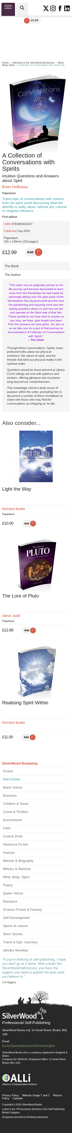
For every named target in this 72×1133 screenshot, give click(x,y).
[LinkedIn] (67, 8)
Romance (10, 901)
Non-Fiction (11, 779)
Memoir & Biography (18, 861)
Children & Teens (15, 804)
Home (5, 63)
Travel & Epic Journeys (20, 942)
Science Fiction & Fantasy (22, 910)
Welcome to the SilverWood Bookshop (33, 63)
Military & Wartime (17, 869)
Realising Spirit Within (25, 702)
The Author (13, 275)
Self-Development (16, 918)
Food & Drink (13, 836)
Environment (12, 820)
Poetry (8, 885)
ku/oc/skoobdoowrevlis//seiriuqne (28, 1046)
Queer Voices (13, 893)
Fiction (8, 771)
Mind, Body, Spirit (16, 877)
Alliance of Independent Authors (19, 1084)
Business (10, 796)
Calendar (18, 1098)
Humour (9, 853)
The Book (12, 266)
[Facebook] (60, 8)
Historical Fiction (15, 844)
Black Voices (12, 787)
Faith (6, 828)
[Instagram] (53, 8)
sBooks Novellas (15, 950)
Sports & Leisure (15, 926)
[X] (46, 8)
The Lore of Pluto (20, 595)
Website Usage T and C (36, 1095)
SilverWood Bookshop (20, 763)
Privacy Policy (10, 1095)
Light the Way (16, 489)
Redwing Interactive (37, 1117)
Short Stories (13, 934)
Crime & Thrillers (15, 812)
